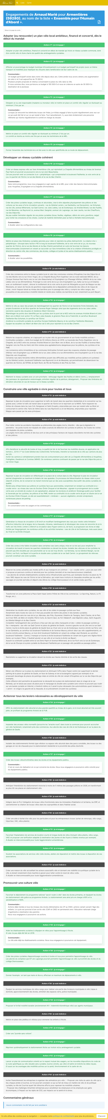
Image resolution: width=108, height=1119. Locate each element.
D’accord (101, 1116)
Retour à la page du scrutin (12, 30)
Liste (22, 3)
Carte (29, 3)
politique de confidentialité (63, 1116)
